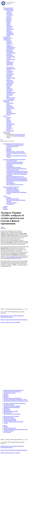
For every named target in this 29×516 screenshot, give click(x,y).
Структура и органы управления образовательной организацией (11, 46)
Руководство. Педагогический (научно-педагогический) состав (11, 58)
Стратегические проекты (11, 109)
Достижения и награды (10, 15)
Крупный (22, 134)
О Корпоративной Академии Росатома (9, 8)
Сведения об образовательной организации (8, 38)
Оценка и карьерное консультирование (11, 112)
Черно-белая (21, 136)
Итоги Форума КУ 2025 (9, 120)
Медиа (5, 116)
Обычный (17, 134)
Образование (10, 51)
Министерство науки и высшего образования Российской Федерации (12, 316)
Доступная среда (9, 95)
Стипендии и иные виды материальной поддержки (10, 73)
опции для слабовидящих (7, 132)
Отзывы (9, 114)
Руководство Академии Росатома (10, 12)
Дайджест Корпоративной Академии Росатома (11, 124)
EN (1, 139)
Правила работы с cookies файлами (9, 23)
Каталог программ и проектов (8, 101)
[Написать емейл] (14, 351)
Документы (9, 50)
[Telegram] (23, 360)
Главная (6, 206)
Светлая (16, 136)
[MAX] (14, 387)
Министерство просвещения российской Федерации (14, 319)
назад (2, 227)
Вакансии (9, 18)
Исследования (10, 130)
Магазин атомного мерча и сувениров (10, 322)
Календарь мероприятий (10, 106)
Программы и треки (12, 188)
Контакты (9, 19)
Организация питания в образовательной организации (11, 91)
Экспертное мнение (10, 128)
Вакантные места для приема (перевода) (9, 86)
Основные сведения (9, 41)
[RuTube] (5, 360)
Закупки (9, 17)
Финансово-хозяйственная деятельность (10, 82)
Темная (8, 137)
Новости (9, 117)
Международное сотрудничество (11, 98)
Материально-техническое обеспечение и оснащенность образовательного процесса (17, 172)
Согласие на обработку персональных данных (10, 28)
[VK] (14, 360)
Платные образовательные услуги (11, 78)
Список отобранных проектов (13, 257)
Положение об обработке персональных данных (10, 33)
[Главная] (8, 5)
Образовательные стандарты (11, 53)
